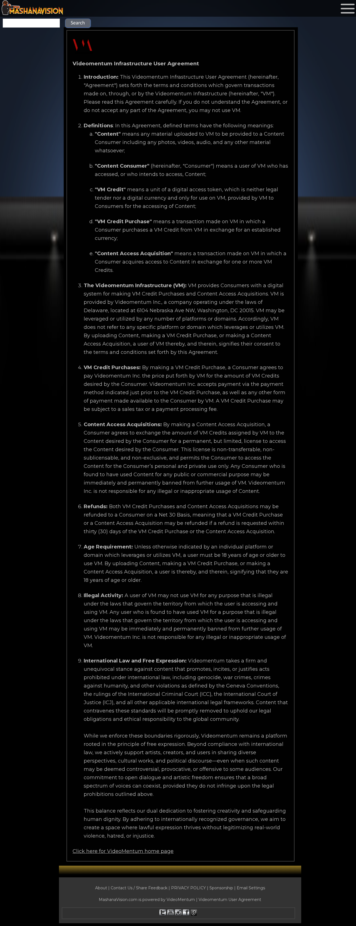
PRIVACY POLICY (188, 887)
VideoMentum (181, 899)
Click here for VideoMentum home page (123, 851)
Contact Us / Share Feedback (139, 887)
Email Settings (251, 887)
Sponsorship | (223, 887)
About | (103, 887)
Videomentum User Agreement (230, 899)
